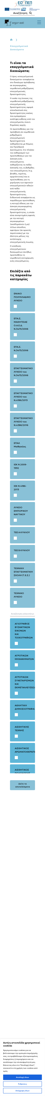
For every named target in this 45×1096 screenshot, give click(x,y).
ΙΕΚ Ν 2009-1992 (20, 466)
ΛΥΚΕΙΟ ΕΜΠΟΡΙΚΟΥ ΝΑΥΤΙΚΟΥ (21, 511)
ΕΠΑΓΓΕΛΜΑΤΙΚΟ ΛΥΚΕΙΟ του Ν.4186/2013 (23, 397)
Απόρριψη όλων (23, 1091)
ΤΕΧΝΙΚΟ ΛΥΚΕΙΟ (19, 595)
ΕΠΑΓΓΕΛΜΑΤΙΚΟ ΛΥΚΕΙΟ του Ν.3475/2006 (23, 372)
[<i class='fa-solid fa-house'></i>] (11, 39)
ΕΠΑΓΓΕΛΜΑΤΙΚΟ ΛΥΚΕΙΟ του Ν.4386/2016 (23, 421)
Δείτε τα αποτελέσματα (22, 785)
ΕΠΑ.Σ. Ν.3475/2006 (21, 348)
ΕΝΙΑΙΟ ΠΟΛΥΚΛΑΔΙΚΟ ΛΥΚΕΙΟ (22, 297)
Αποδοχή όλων (22, 1077)
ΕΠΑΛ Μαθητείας (20, 445)
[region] (22, 1067)
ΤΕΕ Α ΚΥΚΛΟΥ (22, 532)
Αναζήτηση (20, 13)
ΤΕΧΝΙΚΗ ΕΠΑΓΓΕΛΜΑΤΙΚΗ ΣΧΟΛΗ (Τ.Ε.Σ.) (23, 572)
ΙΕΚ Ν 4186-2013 (20, 488)
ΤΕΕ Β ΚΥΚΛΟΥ (22, 550)
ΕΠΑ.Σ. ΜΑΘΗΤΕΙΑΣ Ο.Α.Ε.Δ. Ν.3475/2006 (21, 323)
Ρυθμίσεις (22, 1084)
